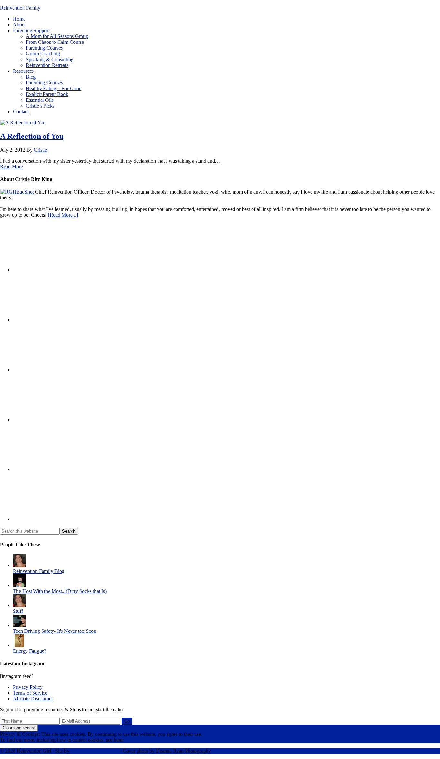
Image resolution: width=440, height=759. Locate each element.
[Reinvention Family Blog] (19, 565)
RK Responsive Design (95, 751)
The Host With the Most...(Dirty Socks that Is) (60, 591)
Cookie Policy (139, 740)
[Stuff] (19, 605)
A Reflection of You (31, 136)
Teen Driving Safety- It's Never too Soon (54, 631)
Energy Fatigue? (29, 651)
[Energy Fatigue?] (19, 645)
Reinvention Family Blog (38, 571)
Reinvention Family (20, 8)
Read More (11, 166)
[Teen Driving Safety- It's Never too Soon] (19, 625)
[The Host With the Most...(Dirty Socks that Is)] (19, 585)
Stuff (18, 611)
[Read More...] (63, 215)
